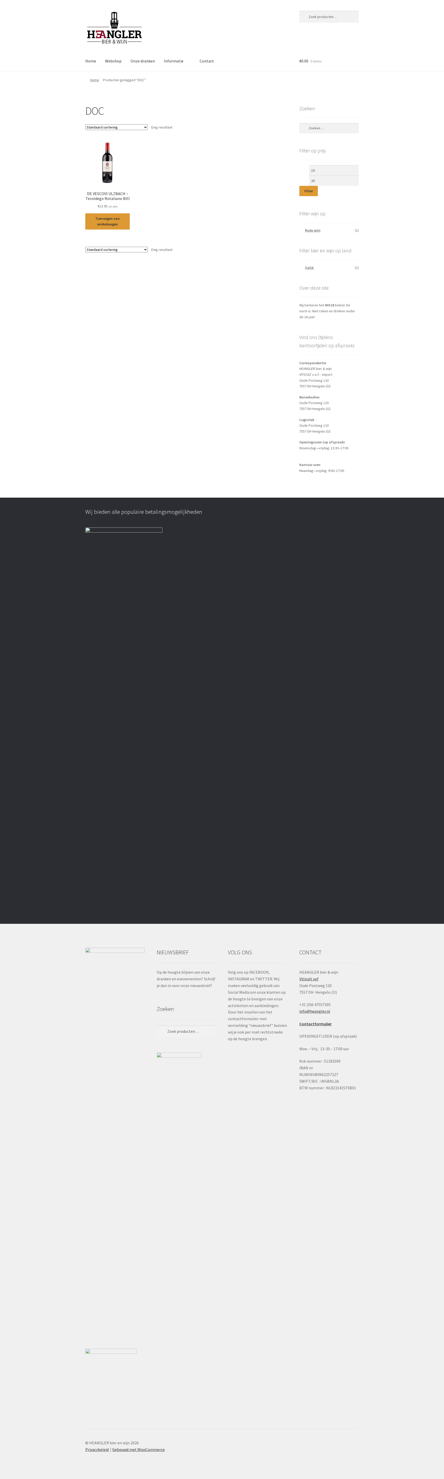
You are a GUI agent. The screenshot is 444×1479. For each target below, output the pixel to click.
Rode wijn (312, 230)
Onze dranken (143, 60)
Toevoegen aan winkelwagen (107, 221)
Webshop (113, 60)
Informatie (173, 60)
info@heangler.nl (314, 1011)
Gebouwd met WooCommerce (138, 1449)
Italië (309, 267)
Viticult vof (309, 978)
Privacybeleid (97, 1449)
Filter (308, 191)
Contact (207, 60)
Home (90, 60)
